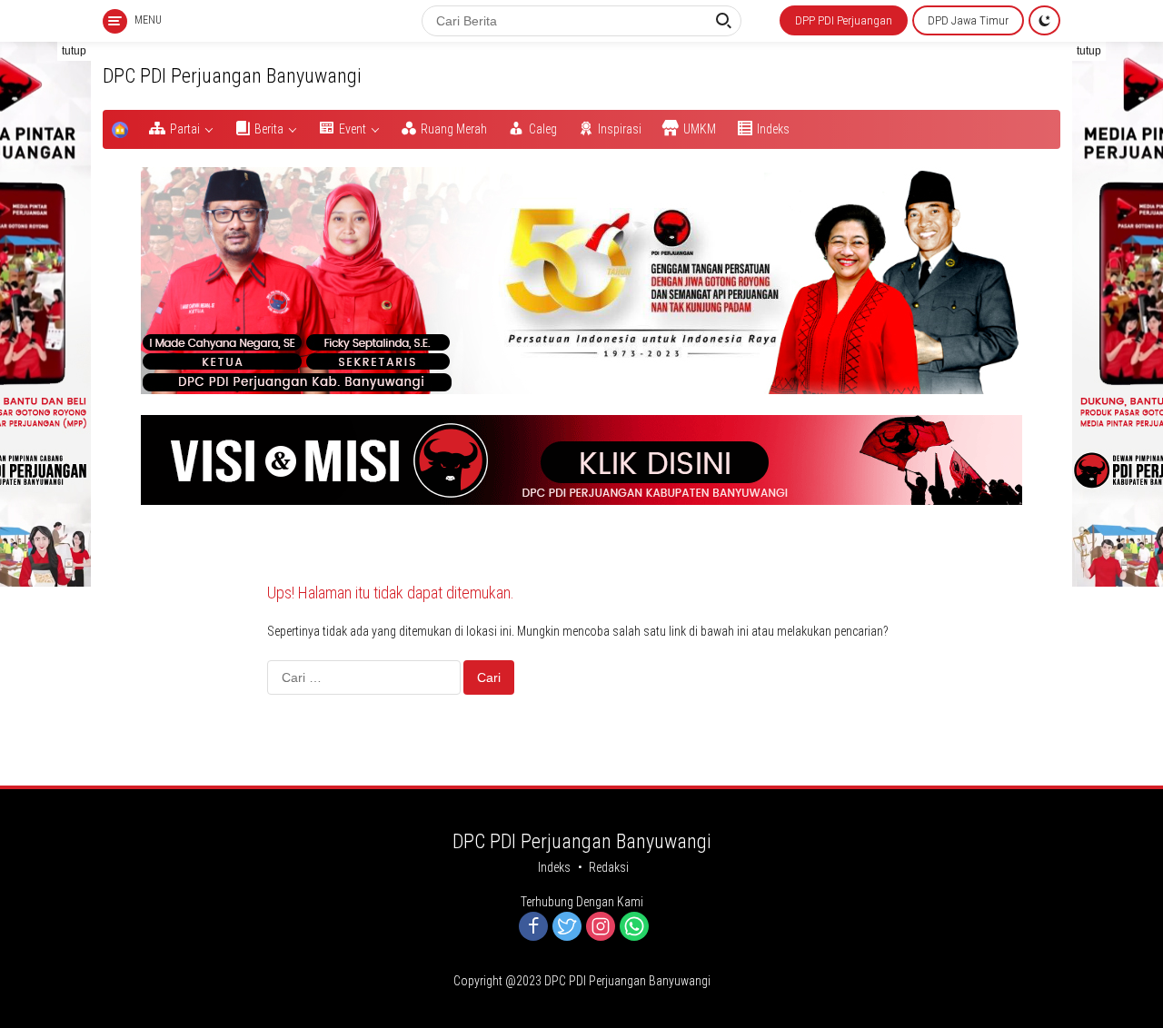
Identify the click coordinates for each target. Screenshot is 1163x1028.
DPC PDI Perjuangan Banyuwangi (232, 75)
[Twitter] (567, 928)
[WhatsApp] (634, 928)
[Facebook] (533, 928)
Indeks (554, 867)
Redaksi (609, 867)
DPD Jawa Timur (968, 20)
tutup (74, 50)
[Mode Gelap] (1044, 20)
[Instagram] (600, 928)
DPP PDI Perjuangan (843, 20)
